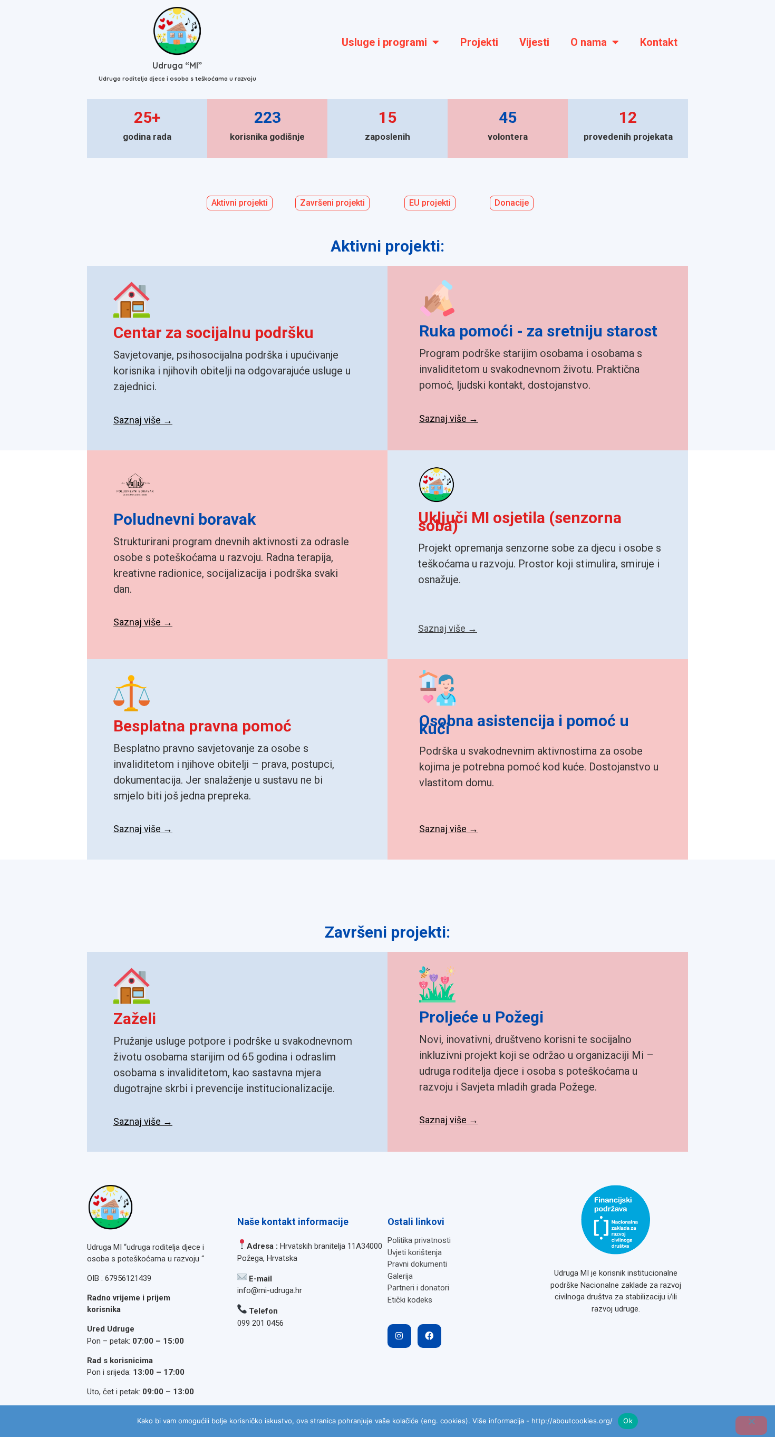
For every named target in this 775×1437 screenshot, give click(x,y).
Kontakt (658, 42)
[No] (751, 1425)
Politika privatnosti (419, 1240)
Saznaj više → (142, 420)
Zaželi (134, 1018)
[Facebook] (429, 1336)
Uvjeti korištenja (415, 1252)
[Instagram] (399, 1336)
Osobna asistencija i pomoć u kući (524, 724)
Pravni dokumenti (417, 1264)
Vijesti (534, 42)
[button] (430, 203)
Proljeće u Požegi (481, 1017)
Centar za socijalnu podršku (213, 332)
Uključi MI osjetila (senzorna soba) (520, 521)
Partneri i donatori (418, 1288)
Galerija (400, 1276)
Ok (628, 1420)
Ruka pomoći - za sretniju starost (538, 331)
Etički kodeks (410, 1300)
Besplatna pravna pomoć (202, 726)
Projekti (479, 42)
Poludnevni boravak (184, 519)
